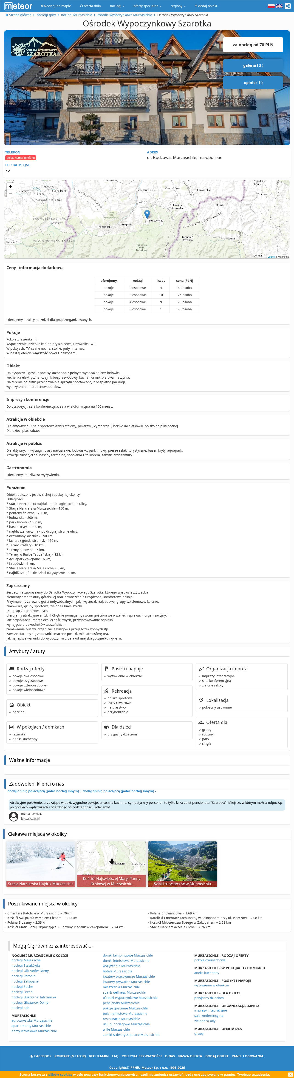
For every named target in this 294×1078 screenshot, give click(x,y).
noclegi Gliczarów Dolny (29, 1002)
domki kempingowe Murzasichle (128, 955)
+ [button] (10, 186)
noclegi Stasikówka (25, 965)
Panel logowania (247, 1056)
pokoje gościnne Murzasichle (125, 1008)
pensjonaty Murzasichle (121, 1003)
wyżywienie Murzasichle (121, 966)
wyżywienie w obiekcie (211, 985)
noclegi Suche (22, 986)
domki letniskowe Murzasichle (126, 960)
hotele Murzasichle (117, 971)
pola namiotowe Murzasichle (125, 1013)
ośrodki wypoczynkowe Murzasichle (130, 997)
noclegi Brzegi (22, 992)
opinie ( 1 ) (253, 82)
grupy (199, 1033)
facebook (42, 1056)
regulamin (99, 1056)
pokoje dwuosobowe (210, 960)
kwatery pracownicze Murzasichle (129, 976)
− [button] (10, 193)
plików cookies (60, 1074)
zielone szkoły (204, 1021)
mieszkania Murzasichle (121, 987)
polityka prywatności (142, 1056)
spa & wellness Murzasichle (124, 992)
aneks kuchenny (206, 973)
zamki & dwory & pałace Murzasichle (131, 1034)
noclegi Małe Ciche (26, 960)
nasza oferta (190, 1056)
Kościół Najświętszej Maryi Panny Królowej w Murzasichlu (111, 881)
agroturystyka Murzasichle (31, 1020)
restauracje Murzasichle (121, 1019)
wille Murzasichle (116, 1029)
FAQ (115, 1056)
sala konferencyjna (208, 1015)
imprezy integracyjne (210, 1010)
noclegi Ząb (20, 1008)
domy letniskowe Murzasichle (34, 1031)
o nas (170, 1056)
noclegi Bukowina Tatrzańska (33, 997)
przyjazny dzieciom (209, 998)
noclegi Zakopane (25, 981)
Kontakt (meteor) (70, 1056)
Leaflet (271, 256)
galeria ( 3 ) (253, 65)
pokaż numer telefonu (21, 158)
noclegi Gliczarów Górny (30, 970)
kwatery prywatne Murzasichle (126, 982)
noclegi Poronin (23, 976)
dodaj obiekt (217, 1056)
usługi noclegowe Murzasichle (126, 1024)
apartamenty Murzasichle (31, 1025)
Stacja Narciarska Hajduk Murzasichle (41, 883)
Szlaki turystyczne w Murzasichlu (182, 883)
